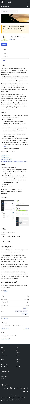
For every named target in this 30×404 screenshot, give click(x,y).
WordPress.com (5, 371)
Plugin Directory (5, 6)
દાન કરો (17, 364)
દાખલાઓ (18, 355)
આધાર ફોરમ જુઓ (5, 339)
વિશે (2, 347)
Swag (18, 367)
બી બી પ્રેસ (4, 376)
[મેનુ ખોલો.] (28, 2)
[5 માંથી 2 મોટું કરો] (12, 214)
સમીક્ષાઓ (5, 53)
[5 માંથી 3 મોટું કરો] (26, 201)
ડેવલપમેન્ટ (5, 56)
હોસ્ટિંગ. (3, 352)
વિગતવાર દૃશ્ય (4, 318)
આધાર (2, 362)
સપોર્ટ (4, 60)
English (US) (26, 308)
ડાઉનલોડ (4, 44)
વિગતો (4, 49)
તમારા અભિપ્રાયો (5, 328)
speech (20, 311)
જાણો (2, 359)
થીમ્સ (17, 350)
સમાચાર (3, 350)
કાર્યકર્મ (17, 362)
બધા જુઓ (26, 328)
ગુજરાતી (7, 385)
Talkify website (5, 157)
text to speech (25, 314)
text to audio (25, 311)
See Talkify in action (6, 159)
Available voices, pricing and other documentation (14, 161)
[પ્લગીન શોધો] (16, 11)
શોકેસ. (17, 347)
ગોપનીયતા (3, 355)
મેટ (2, 374)
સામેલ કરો (18, 359)
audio (16, 311)
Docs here (6, 146)
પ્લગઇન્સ (18, 352)
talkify (11, 39)
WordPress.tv (4, 367)
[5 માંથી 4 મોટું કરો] (26, 209)
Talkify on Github (5, 155)
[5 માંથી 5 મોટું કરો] (26, 219)
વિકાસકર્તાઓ (4, 364)
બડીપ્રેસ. (3, 378)
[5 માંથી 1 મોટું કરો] (12, 201)
